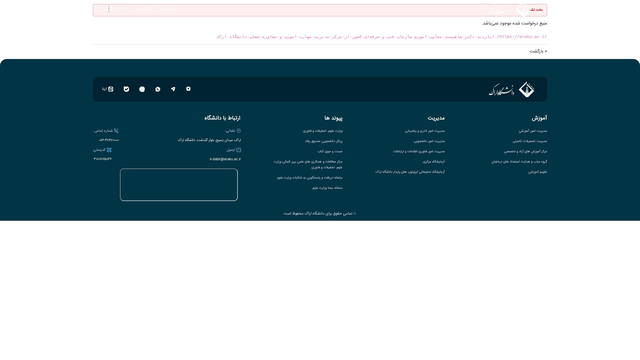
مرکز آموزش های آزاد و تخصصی (525, 151)
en (117, 24)
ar (117, 33)
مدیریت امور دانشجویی (429, 141)
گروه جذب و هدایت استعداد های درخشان (519, 161)
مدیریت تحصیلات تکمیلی (530, 141)
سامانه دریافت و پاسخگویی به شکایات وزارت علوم (309, 177)
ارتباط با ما (169, 9)
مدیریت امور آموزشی (533, 131)
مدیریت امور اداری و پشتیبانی (425, 131)
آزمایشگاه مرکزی (434, 161)
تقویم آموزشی (537, 172)
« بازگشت (538, 51)
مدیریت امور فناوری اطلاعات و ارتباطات (419, 151)
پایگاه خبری (144, 9)
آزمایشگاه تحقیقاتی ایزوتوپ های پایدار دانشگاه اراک (410, 172)
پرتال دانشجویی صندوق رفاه (324, 141)
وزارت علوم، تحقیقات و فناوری (322, 131)
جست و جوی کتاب (330, 151)
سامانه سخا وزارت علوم (327, 188)
